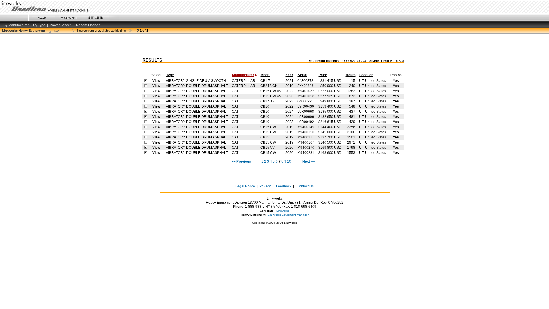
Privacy (265, 186)
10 (289, 161)
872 (352, 96)
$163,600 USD (329, 153)
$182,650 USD (329, 117)
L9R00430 (305, 106)
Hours (351, 75)
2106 (351, 132)
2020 (289, 148)
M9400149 (305, 127)
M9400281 (305, 153)
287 (352, 101)
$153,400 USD (329, 106)
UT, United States (372, 81)
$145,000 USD (329, 132)
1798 (351, 148)
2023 (289, 96)
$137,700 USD (329, 137)
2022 (289, 91)
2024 (289, 112)
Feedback (283, 186)
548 (352, 106)
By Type (39, 25)
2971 (351, 142)
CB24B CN (269, 86)
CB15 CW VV (270, 91)
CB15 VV (267, 148)
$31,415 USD (330, 81)
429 (352, 122)
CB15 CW (268, 127)
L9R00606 (305, 117)
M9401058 (305, 96)
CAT (235, 91)
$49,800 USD (330, 101)
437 (352, 112)
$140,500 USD (329, 142)
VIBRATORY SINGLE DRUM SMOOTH (196, 81)
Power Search (61, 25)
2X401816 (305, 86)
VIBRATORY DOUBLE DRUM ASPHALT (197, 86)
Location (366, 75)
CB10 (264, 106)
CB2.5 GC (268, 101)
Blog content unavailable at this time (101, 30)
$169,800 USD (329, 148)
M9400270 (305, 148)
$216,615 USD (329, 122)
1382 (351, 91)
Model (265, 75)
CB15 (264, 137)
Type (170, 75)
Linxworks (282, 210)
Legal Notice (245, 186)
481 (352, 117)
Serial (302, 75)
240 (352, 86)
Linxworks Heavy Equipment (23, 30)
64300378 (305, 81)
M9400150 (305, 132)
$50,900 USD (330, 86)
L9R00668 (305, 112)
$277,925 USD (329, 96)
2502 (351, 137)
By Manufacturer (16, 25)
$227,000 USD (329, 91)
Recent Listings (88, 25)
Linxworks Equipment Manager (288, 214)
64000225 (305, 101)
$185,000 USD (329, 112)
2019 (289, 86)
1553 (351, 153)
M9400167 (305, 142)
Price (323, 75)
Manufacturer (243, 75)
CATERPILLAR (243, 81)
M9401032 (305, 91)
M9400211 (305, 137)
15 (353, 81)
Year (289, 75)
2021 (289, 81)
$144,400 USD (329, 127)
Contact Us (305, 186)
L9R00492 (305, 122)
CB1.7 (265, 81)
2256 (351, 127)
